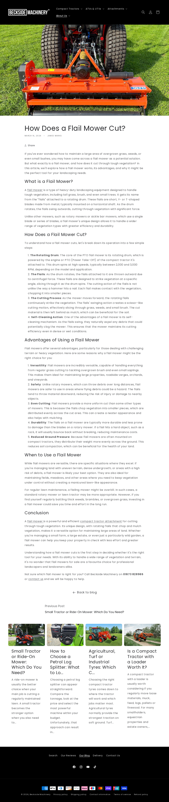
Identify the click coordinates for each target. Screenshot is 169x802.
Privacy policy (60, 794)
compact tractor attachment (101, 521)
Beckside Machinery (40, 794)
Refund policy (141, 794)
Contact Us (113, 755)
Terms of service (122, 794)
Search (53, 755)
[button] (69, 8)
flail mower (35, 190)
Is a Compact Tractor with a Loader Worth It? (142, 659)
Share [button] (31, 145)
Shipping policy (79, 794)
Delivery (98, 755)
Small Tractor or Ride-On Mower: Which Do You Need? (27, 662)
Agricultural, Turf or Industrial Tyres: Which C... (102, 662)
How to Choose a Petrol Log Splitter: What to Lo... (65, 662)
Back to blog (87, 592)
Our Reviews (68, 755)
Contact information (100, 794)
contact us (35, 579)
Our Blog (84, 755)
